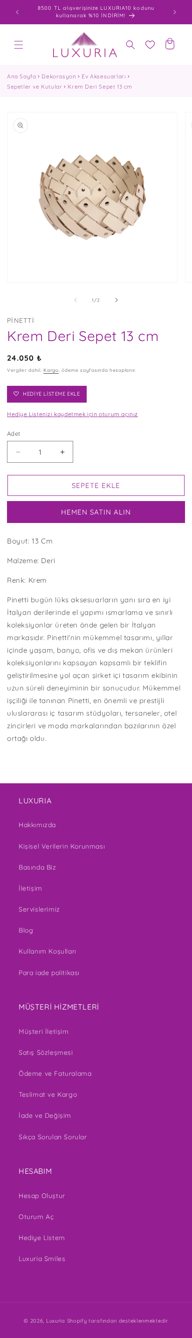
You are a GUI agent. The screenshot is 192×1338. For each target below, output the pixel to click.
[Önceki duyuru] (17, 12)
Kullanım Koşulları (47, 951)
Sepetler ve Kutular (34, 86)
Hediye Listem (42, 1237)
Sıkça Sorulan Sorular (53, 1137)
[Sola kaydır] (75, 300)
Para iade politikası (49, 973)
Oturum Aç (36, 1217)
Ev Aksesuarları (104, 76)
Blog (26, 930)
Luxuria (55, 1320)
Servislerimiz (39, 909)
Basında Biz (37, 867)
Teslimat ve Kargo (48, 1094)
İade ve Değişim (45, 1115)
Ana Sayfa (21, 76)
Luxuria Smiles (42, 1258)
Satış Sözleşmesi (46, 1052)
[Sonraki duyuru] (175, 12)
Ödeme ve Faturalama (55, 1073)
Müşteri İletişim (44, 1031)
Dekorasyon (58, 76)
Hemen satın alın (96, 512)
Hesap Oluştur (42, 1196)
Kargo (51, 370)
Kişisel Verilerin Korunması (62, 846)
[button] (18, 45)
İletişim (30, 888)
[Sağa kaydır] (116, 300)
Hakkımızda (37, 825)
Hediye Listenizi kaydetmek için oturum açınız (72, 414)
